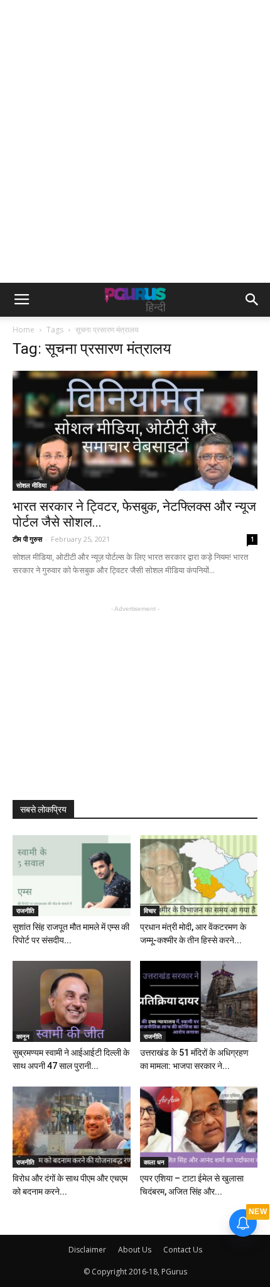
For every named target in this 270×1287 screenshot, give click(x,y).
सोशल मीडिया (31, 485)
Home (24, 329)
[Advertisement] (135, 141)
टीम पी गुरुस (27, 539)
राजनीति (25, 910)
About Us (134, 1249)
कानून (23, 1036)
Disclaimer (87, 1249)
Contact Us (182, 1249)
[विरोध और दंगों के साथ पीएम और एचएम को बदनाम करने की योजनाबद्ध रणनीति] (72, 1127)
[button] (252, 300)
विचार (150, 910)
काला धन (154, 1162)
